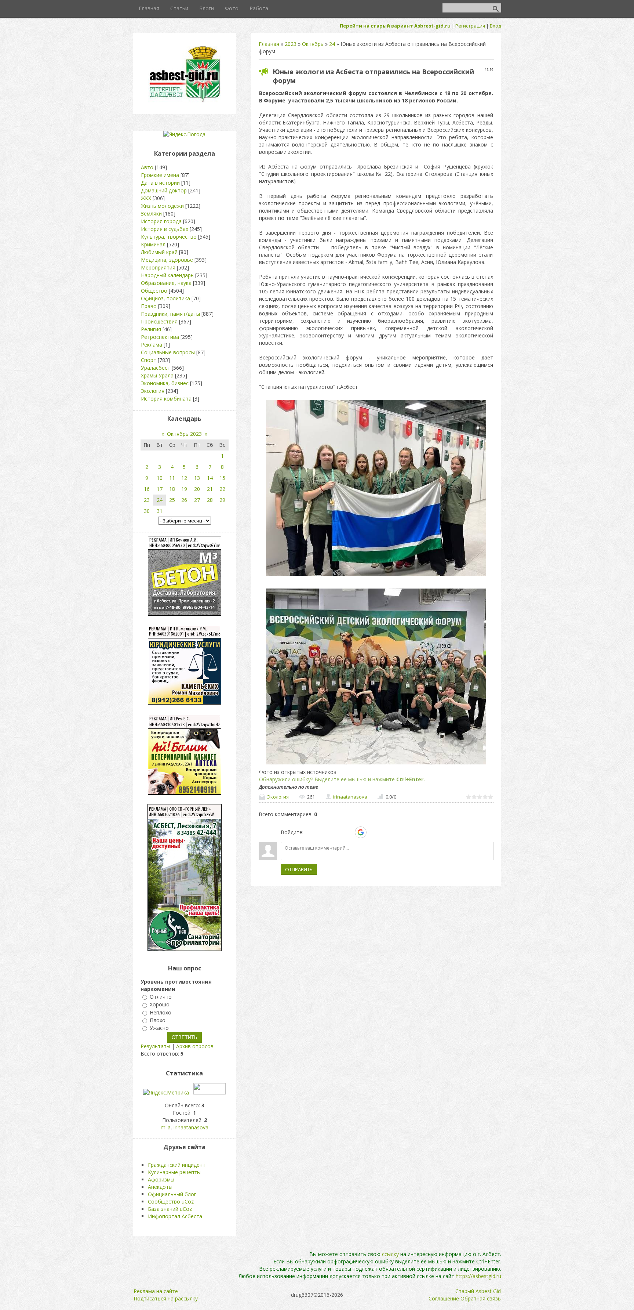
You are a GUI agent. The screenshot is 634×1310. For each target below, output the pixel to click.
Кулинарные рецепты (174, 1172)
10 (160, 477)
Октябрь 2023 (184, 433)
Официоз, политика (165, 298)
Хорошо (160, 1004)
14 (210, 477)
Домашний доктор (164, 190)
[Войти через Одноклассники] (373, 832)
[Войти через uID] (310, 832)
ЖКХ (146, 198)
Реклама (151, 344)
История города (161, 221)
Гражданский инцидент (176, 1164)
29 (222, 499)
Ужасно (159, 1027)
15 (222, 477)
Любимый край (159, 252)
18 (172, 488)
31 (160, 510)
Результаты (155, 1046)
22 (222, 488)
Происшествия (159, 321)
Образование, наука (166, 282)
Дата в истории (160, 182)
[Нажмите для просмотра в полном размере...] (376, 575)
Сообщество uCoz (171, 1201)
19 (184, 488)
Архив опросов (195, 1046)
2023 (290, 43)
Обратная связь (480, 1298)
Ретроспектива (160, 336)
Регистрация (470, 25)
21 (210, 488)
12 (184, 477)
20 (197, 488)
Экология (278, 796)
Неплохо (160, 1012)
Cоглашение (444, 1298)
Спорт (148, 360)
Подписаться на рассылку (166, 1298)
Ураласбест (155, 367)
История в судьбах (164, 228)
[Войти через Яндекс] (347, 832)
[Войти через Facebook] (335, 832)
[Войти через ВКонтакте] (322, 832)
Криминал (153, 244)
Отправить (299, 869)
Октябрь (313, 43)
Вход (495, 25)
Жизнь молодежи (162, 205)
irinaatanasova (350, 796)
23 (147, 499)
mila (166, 1127)
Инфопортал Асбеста (175, 1216)
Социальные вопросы (168, 352)
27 (197, 499)
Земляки (151, 213)
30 (147, 510)
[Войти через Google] (361, 832)
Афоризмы (161, 1179)
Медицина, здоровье (167, 259)
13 (197, 477)
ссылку (390, 1254)
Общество (154, 290)
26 (184, 499)
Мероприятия (158, 267)
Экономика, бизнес (165, 383)
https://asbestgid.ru (478, 1276)
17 (160, 488)
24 (332, 43)
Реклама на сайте (156, 1291)
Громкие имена (160, 174)
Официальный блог (172, 1194)
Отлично (161, 996)
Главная (269, 43)
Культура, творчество (169, 236)
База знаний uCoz (170, 1208)
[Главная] (184, 101)
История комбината (166, 398)
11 (172, 477)
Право (149, 306)
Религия (151, 329)
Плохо (157, 1020)
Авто (147, 167)
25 (172, 499)
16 (147, 488)
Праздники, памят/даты (170, 313)
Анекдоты (160, 1186)
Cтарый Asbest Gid (478, 1291)
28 (210, 499)
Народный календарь (167, 275)
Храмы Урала (157, 375)
